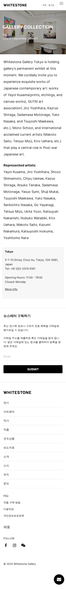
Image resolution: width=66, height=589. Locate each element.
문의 (6, 483)
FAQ (5, 495)
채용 (6, 527)
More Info (11, 289)
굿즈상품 (8, 438)
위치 (6, 474)
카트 (44, 5)
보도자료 (8, 447)
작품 (6, 429)
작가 (6, 420)
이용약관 (8, 509)
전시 (6, 402)
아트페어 (8, 411)
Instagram (14, 545)
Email (6, 356)
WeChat (23, 545)
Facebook (5, 545)
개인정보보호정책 (13, 515)
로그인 (51, 5)
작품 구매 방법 (11, 502)
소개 (6, 456)
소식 (6, 465)
